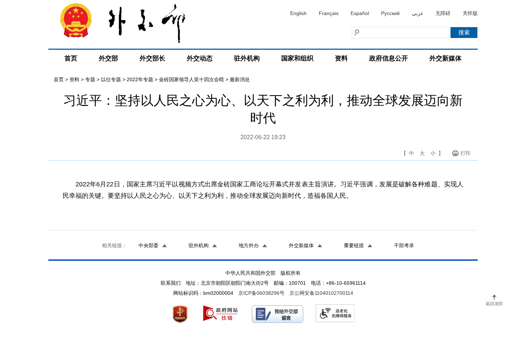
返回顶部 (494, 303)
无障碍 (442, 13)
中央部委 (148, 245)
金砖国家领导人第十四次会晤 (191, 79)
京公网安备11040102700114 (321, 293)
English (298, 13)
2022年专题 (140, 79)
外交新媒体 (445, 58)
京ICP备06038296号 (261, 293)
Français (329, 13)
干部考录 (404, 245)
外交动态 (200, 58)
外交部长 (152, 58)
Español (360, 13)
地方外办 (249, 245)
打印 (466, 153)
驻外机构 (247, 58)
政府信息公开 (388, 58)
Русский (390, 13)
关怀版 (470, 13)
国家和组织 (297, 58)
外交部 (108, 58)
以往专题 (111, 79)
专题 (90, 79)
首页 (70, 58)
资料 (341, 58)
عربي (417, 13)
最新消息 (240, 79)
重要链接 (354, 245)
